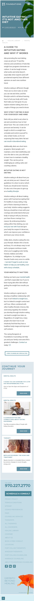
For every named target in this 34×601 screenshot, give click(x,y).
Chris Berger (10, 27)
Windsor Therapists (13, 551)
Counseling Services (14, 516)
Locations (9, 544)
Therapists (9, 520)
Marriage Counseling (14, 559)
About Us (9, 538)
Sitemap (8, 506)
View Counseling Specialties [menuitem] (17, 353)
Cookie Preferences (14, 509)
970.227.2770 (17, 485)
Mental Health (10, 376)
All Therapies (11, 523)
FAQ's (7, 513)
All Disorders (11, 527)
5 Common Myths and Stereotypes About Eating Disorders (14, 419)
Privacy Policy (11, 499)
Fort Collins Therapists (15, 548)
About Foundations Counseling (19, 562)
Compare (9, 534)
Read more (23, 393)
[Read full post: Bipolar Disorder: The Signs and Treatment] (17, 452)
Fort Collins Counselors (16, 555)
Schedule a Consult (18, 493)
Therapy (7, 438)
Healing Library (14, 40)
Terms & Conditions (13, 502)
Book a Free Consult (14, 541)
